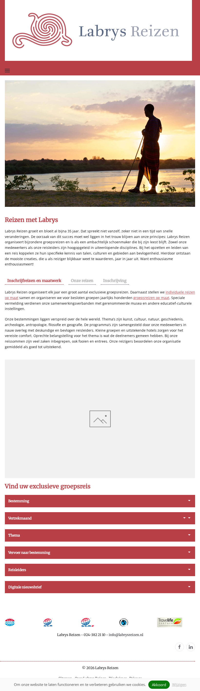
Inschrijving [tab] (115, 280)
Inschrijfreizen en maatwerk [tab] (34, 280)
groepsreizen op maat (151, 297)
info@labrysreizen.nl (126, 635)
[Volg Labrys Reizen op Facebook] (179, 647)
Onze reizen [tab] (82, 280)
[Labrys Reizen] (98, 30)
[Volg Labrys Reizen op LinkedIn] (190, 647)
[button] (7, 70)
